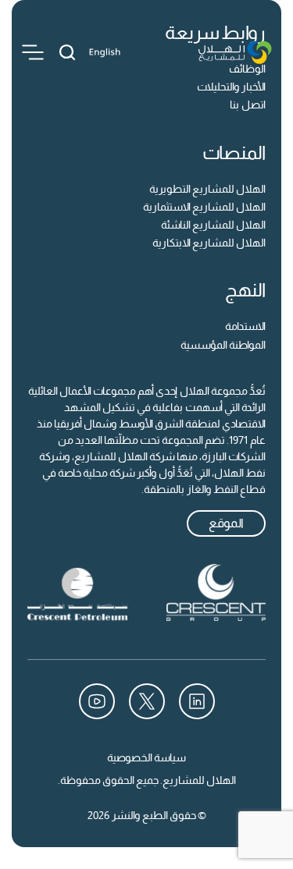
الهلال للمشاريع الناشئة (213, 224)
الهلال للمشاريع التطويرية (207, 189)
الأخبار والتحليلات (231, 86)
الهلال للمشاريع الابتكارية (209, 242)
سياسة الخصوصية (146, 757)
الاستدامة (245, 326)
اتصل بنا (248, 104)
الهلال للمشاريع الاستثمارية (204, 206)
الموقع (226, 523)
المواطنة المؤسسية (223, 345)
